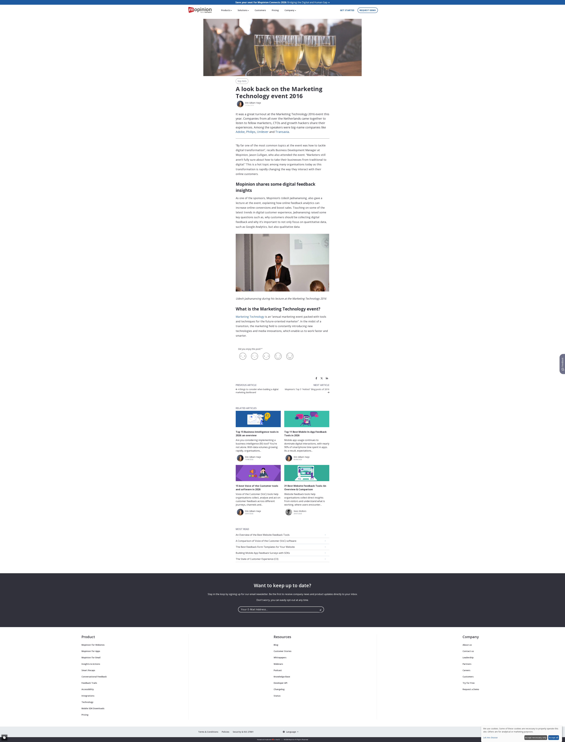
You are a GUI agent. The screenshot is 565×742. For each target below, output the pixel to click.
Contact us (468, 651)
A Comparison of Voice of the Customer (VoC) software (266, 540)
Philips (250, 132)
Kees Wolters (300, 511)
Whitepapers (280, 657)
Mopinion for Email (91, 657)
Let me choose (490, 737)
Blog (276, 644)
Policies (225, 731)
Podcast (278, 670)
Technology (87, 702)
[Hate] (242, 356)
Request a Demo (471, 689)
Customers (260, 10)
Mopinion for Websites (93, 644)
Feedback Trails (89, 683)
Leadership (468, 657)
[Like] (278, 356)
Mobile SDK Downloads (93, 708)
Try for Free (469, 683)
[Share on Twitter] (321, 378)
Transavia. (282, 132)
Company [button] (290, 10)
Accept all (553, 737)
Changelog (279, 689)
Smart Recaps (88, 670)
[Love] (290, 356)
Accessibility (88, 689)
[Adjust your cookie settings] (4, 738)
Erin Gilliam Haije (253, 102)
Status (277, 695)
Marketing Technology (250, 316)
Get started (347, 10)
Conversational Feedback (94, 676)
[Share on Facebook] (316, 378)
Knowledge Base (282, 676)
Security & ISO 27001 (243, 731)
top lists (242, 81)
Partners (467, 664)
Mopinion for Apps (91, 651)
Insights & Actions (91, 664)
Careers (466, 670)
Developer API (280, 683)
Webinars (278, 664)
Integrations (88, 695)
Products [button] (226, 10)
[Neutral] (266, 356)
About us (467, 644)
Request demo (368, 10)
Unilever (263, 132)
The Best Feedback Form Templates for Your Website (265, 547)
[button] (290, 731)
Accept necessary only (535, 737)
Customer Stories (282, 651)
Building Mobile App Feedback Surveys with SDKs (263, 553)
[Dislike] (254, 356)
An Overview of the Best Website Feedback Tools (263, 534)
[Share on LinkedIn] (327, 378)
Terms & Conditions (208, 731)
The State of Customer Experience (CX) (257, 559)
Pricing (275, 10)
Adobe (240, 132)
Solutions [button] (243, 10)
